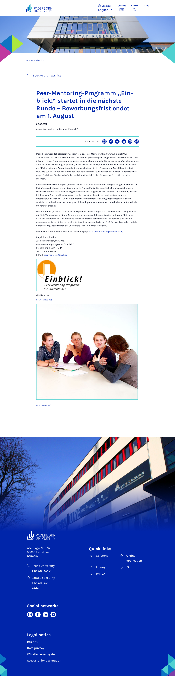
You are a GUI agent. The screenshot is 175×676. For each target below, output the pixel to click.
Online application (134, 558)
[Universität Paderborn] (41, 535)
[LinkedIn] (45, 614)
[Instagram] (30, 614)
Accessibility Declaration (44, 660)
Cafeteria (102, 555)
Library (101, 567)
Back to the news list (47, 75)
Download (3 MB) (43, 405)
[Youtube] (53, 614)
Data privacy (35, 648)
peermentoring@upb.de (55, 255)
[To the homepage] (39, 8)
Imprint (32, 641)
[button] (106, 8)
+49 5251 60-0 (41, 570)
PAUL (129, 567)
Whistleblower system (42, 654)
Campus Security (43, 578)
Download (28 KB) (44, 300)
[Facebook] (38, 614)
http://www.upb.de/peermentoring (106, 231)
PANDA (100, 573)
